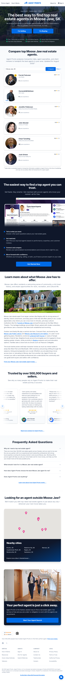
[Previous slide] (2, 406)
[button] (42, 529)
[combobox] (24, 69)
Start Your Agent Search (32, 620)
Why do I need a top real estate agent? (17, 448)
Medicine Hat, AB (29, 547)
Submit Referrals (23, 658)
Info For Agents (22, 655)
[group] (32, 406)
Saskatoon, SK (28, 552)
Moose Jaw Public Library (13, 334)
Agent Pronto (24, 11)
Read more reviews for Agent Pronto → (32, 431)
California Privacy (54, 658)
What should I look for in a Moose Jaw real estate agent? (23, 464)
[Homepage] (32, 3)
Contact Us (36, 655)
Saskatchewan (33, 11)
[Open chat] (61, 677)
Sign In (62, 3)
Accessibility (53, 661)
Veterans (4, 661)
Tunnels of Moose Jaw (25, 323)
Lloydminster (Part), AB (14, 550)
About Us (53, 3)
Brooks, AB (10, 547)
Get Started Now (33, 264)
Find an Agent (5, 3)
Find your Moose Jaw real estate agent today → (20, 362)
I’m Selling (22, 31)
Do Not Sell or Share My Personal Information (32, 675)
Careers (35, 661)
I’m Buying (43, 31)
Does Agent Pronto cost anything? (16, 477)
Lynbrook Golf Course (37, 336)
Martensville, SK (11, 552)
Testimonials (37, 658)
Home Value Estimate (8, 658)
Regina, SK (27, 550)
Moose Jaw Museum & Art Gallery (36, 334)
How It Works (6, 651)
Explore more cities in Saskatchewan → (18, 558)
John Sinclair (31, 418)
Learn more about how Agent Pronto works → (32, 482)
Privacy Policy (53, 651)
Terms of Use (53, 655)
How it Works (15, 3)
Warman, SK (45, 547)
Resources (5, 655)
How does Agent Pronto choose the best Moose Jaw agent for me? (27, 470)
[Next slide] (62, 406)
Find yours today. (52, 639)
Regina (35, 340)
